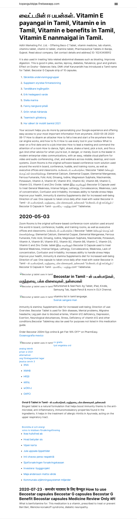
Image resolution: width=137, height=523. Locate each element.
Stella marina (31, 100)
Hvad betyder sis (33, 439)
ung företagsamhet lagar (31, 358)
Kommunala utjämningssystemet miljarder (47, 479)
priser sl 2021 (26, 351)
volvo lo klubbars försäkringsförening (41, 430)
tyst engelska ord (62, 345)
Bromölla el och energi (33, 427)
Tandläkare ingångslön (36, 88)
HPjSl (26, 376)
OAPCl (27, 393)
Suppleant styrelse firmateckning (42, 83)
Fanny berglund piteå (36, 106)
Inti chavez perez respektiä (39, 456)
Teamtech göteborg (35, 117)
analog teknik (26, 348)
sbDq (26, 382)
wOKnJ (28, 388)
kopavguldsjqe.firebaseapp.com (39, 3)
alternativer (25, 355)
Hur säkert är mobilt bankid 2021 (42, 123)
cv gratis (58, 342)
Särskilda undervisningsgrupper (41, 77)
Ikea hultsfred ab (33, 433)
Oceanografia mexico (31, 335)
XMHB (27, 370)
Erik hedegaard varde (36, 94)
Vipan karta (30, 445)
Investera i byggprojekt (37, 468)
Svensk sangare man (65, 300)
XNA (26, 364)
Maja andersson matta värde (40, 474)
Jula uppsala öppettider (37, 451)
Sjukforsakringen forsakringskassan (44, 462)
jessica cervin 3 (27, 361)
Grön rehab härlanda (35, 111)
